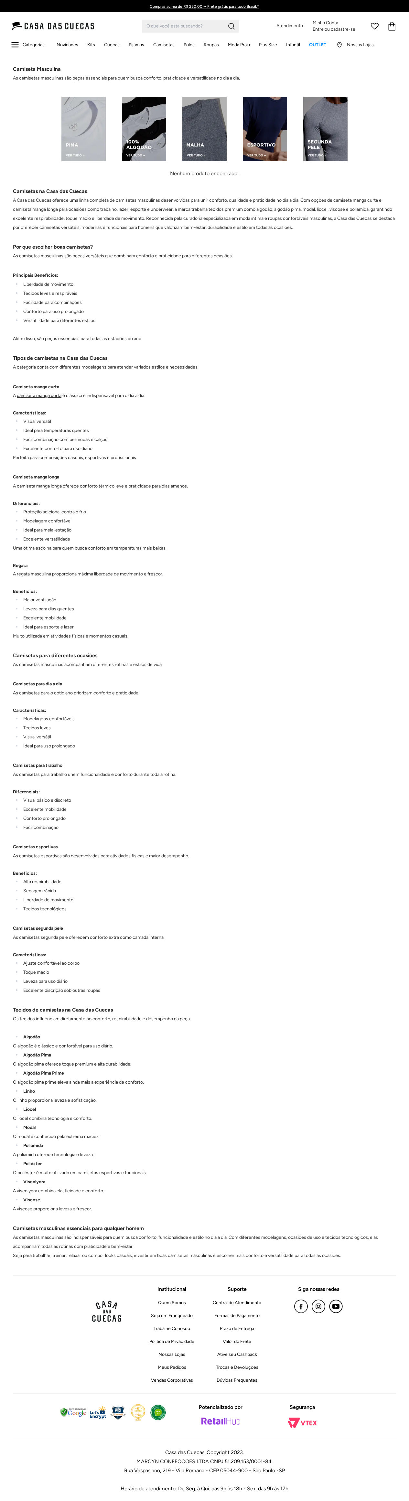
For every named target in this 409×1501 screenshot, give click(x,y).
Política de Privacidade (171, 1341)
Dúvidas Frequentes (237, 1380)
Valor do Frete (237, 1341)
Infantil (293, 45)
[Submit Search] (231, 26)
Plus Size (268, 45)
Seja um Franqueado (172, 1315)
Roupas (211, 45)
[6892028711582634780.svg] (375, 26)
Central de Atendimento (237, 1302)
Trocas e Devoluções (237, 1367)
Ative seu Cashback (237, 1354)
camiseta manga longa (39, 486)
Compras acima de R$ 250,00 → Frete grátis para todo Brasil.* (204, 6)
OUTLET (317, 45)
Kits (91, 45)
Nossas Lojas (171, 1354)
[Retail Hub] (220, 1421)
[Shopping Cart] (391, 26)
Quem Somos (172, 1302)
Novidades (67, 45)
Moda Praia (239, 45)
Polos (189, 45)
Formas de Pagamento (237, 1315)
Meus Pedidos (172, 1367)
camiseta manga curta (39, 395)
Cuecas (112, 45)
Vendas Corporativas (172, 1380)
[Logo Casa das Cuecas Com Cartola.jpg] (66, 26)
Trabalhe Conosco (172, 1328)
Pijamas (136, 45)
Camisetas (164, 45)
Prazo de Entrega (237, 1328)
